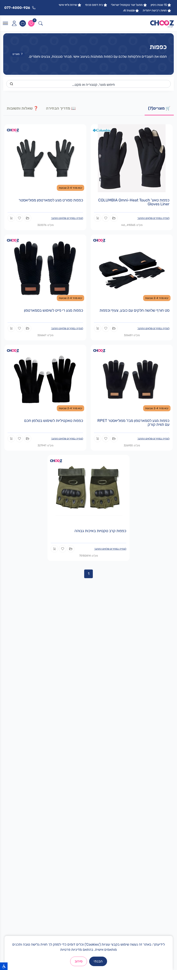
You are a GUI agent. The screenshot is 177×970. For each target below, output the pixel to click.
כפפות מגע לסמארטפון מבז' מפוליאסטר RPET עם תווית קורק (133, 422)
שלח (43, 895)
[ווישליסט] (31, 23)
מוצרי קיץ (80, 717)
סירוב (78, 961)
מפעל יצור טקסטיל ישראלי (127, 5)
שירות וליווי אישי (68, 5)
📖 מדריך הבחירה (61, 108)
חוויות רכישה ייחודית (155, 10)
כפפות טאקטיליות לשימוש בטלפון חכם (53, 420)
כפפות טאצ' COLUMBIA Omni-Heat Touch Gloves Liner (133, 202)
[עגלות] (22, 23)
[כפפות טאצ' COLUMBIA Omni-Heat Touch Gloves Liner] (132, 158)
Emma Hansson (74, 773)
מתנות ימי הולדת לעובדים (154, 724)
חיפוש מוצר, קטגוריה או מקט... (93, 85)
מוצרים (17, 54)
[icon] (14, 23)
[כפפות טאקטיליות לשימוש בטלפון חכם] (45, 378)
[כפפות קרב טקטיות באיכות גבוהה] (88, 489)
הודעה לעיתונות (75, 794)
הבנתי (98, 961)
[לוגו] (162, 23)
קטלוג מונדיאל (161, 745)
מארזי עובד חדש (160, 717)
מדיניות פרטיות (71, 950)
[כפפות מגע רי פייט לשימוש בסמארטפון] (45, 268)
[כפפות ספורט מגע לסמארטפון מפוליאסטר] (45, 158)
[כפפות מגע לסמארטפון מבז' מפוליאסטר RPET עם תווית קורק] (132, 378)
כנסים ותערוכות (75, 745)
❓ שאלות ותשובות (22, 108)
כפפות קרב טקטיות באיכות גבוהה (100, 530)
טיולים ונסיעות (76, 724)
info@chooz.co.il (144, 876)
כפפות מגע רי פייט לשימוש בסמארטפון (53, 310)
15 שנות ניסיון (159, 5)
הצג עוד (165, 840)
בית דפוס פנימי (94, 5)
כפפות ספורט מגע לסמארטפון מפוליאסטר (51, 200)
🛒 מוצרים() (159, 108)
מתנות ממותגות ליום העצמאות (151, 752)
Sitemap (80, 780)
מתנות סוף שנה (160, 738)
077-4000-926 (144, 869)
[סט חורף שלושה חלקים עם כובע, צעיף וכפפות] (132, 268)
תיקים (82, 738)
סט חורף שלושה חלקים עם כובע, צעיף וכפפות (134, 310)
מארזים (81, 731)
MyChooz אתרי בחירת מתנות (66, 768)
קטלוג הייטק (163, 731)
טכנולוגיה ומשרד (75, 752)
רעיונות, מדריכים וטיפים (70, 787)
